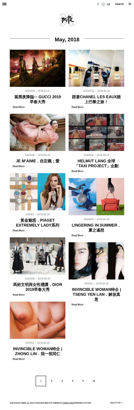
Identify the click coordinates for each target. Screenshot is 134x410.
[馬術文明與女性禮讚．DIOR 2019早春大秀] (37, 256)
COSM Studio (68, 403)
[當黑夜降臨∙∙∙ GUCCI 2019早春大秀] (37, 68)
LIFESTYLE (88, 91)
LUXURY (30, 214)
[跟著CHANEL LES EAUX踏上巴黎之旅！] (96, 68)
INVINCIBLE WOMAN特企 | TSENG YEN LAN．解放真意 (96, 294)
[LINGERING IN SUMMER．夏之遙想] (96, 196)
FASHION (30, 91)
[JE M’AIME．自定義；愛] (37, 132)
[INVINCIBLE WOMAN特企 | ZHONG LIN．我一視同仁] (37, 320)
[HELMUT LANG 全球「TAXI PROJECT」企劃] (96, 132)
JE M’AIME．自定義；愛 (37, 161)
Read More (19, 107)
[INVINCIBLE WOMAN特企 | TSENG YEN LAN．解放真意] (96, 261)
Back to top (115, 403)
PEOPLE (88, 283)
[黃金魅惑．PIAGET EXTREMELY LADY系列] (37, 191)
